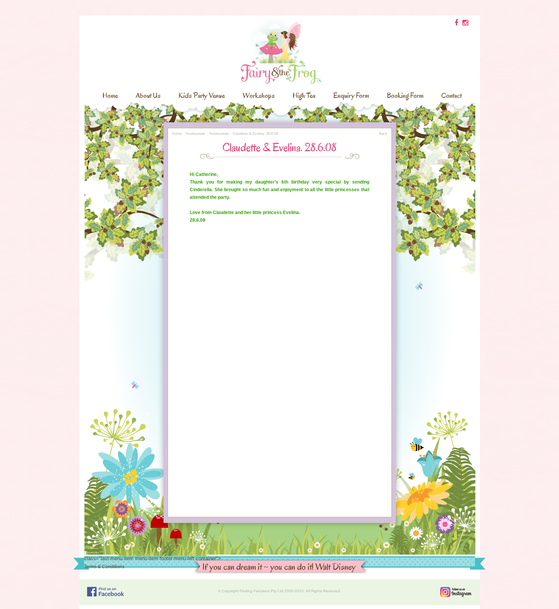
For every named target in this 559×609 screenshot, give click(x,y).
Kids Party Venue (201, 96)
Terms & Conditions (104, 566)
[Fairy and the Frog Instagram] (456, 592)
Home (110, 96)
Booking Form (405, 96)
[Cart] (456, 22)
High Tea (303, 96)
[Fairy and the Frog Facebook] (105, 591)
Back (383, 134)
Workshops (259, 96)
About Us (148, 96)
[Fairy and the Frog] (279, 49)
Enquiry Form (351, 96)
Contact (451, 96)
